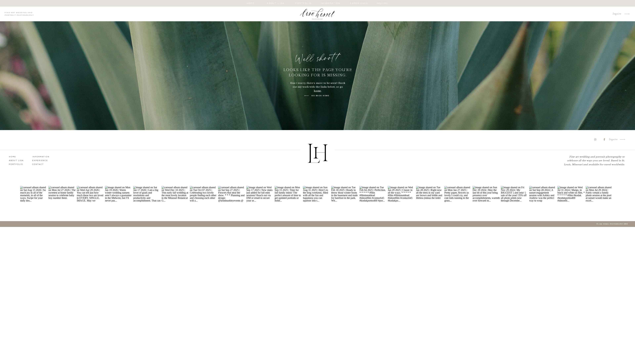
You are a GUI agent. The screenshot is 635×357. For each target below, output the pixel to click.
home (317, 90)
